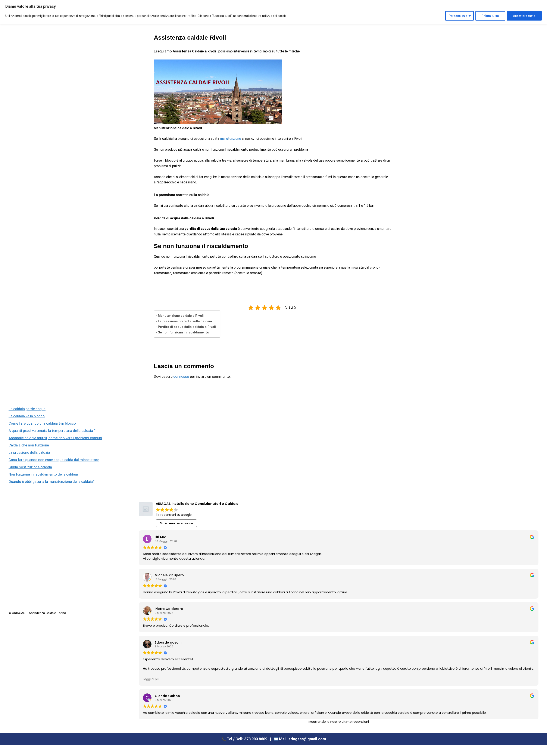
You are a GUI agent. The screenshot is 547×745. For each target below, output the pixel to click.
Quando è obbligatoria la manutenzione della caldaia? (51, 481)
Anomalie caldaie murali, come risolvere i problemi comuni (55, 438)
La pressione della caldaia (29, 452)
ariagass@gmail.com (307, 739)
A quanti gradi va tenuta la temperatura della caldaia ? (52, 430)
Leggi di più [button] (151, 679)
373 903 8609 (255, 739)
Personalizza (458, 16)
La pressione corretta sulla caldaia (185, 321)
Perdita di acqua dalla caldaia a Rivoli (187, 327)
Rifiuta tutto (490, 16)
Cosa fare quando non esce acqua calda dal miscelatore (54, 460)
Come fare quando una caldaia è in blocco (42, 423)
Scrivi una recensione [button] (176, 523)
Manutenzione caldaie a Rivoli (181, 316)
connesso (181, 376)
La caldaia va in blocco (27, 416)
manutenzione (230, 139)
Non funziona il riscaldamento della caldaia (43, 474)
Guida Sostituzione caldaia (30, 467)
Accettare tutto (524, 16)
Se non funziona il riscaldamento (183, 332)
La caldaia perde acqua (27, 409)
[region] (273, 12)
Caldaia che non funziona (29, 445)
